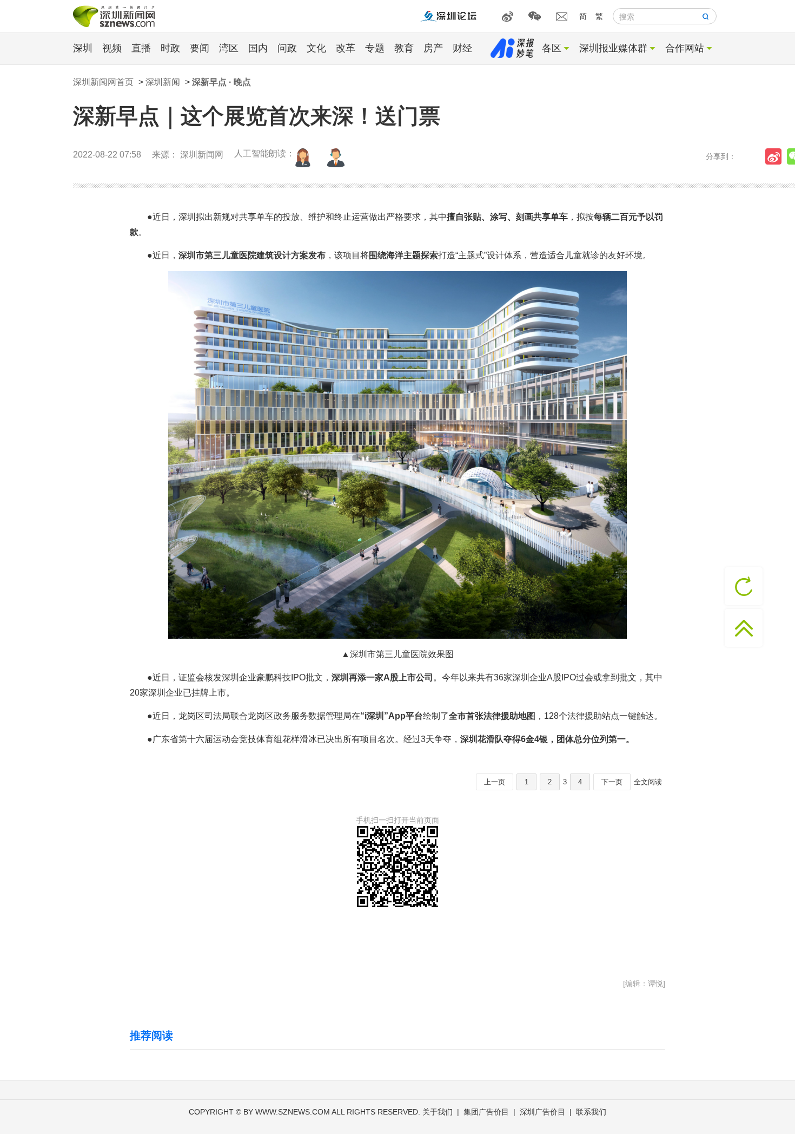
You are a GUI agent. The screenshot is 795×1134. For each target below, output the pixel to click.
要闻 (199, 48)
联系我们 (591, 1111)
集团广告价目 (486, 1111)
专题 (375, 48)
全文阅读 (648, 782)
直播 (141, 48)
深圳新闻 (162, 82)
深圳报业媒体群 (613, 48)
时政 (170, 48)
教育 (404, 48)
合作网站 (684, 48)
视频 (112, 48)
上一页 (494, 782)
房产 (433, 48)
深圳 (82, 48)
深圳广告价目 (542, 1111)
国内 (258, 48)
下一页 (611, 782)
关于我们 (437, 1111)
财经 (462, 48)
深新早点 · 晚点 (221, 82)
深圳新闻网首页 (103, 82)
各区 (551, 48)
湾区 (229, 48)
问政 (287, 48)
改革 (345, 48)
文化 (316, 48)
